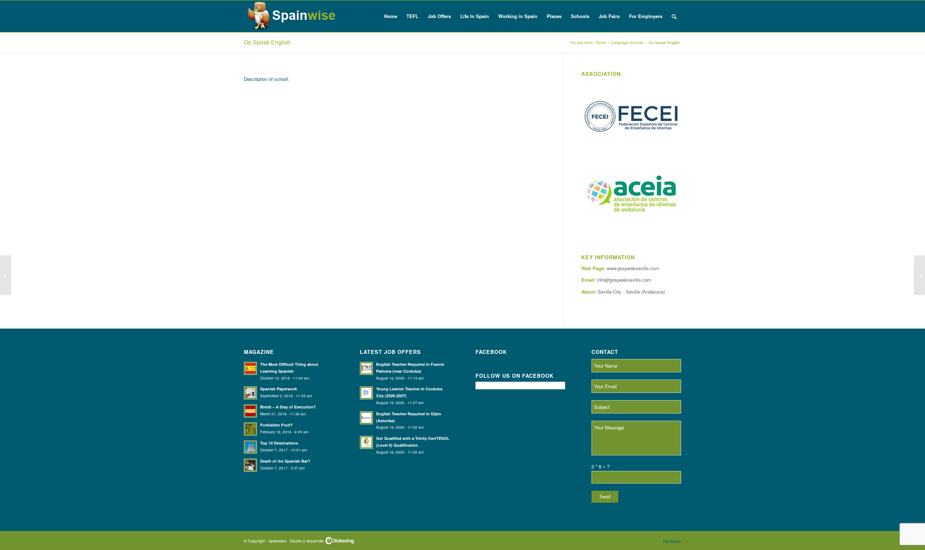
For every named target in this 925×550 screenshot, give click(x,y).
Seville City (609, 291)
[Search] (674, 16)
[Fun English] (919, 275)
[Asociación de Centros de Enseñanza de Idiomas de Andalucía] (631, 194)
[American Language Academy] (5, 275)
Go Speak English (267, 42)
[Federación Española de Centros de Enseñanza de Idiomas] (631, 118)
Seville (633, 291)
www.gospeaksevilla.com (633, 268)
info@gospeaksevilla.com (624, 279)
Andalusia (653, 291)
